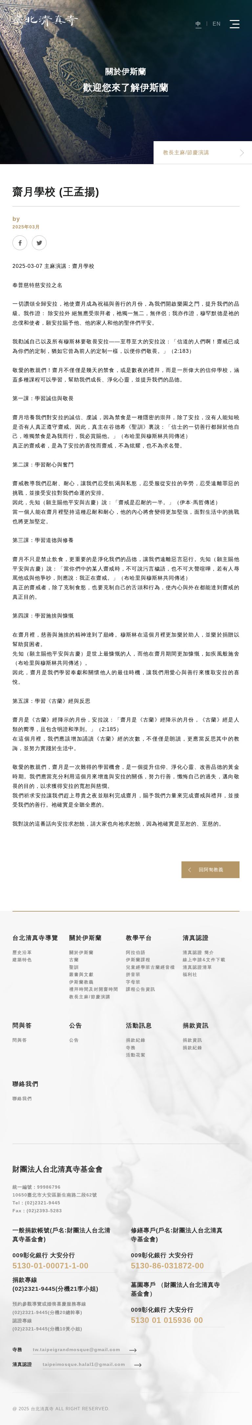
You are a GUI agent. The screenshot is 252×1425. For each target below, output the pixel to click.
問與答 (19, 1040)
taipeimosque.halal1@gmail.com (84, 1364)
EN (217, 24)
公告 (74, 1040)
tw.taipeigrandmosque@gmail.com (76, 1349)
